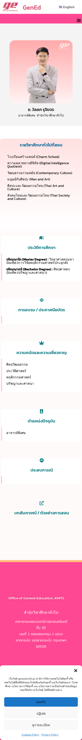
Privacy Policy (49, 734)
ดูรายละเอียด (41, 725)
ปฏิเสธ (41, 713)
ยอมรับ (41, 702)
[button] (76, 670)
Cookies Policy (30, 734)
